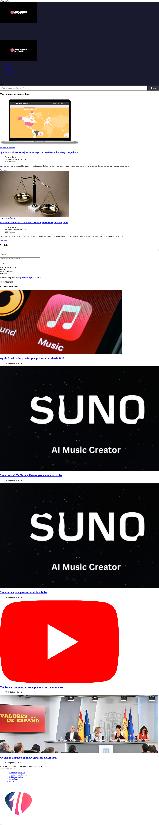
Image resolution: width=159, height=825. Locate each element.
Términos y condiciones (18, 775)
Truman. (18, 769)
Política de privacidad (17, 773)
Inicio (7, 64)
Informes (8, 68)
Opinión (8, 72)
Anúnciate (8, 74)
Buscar (2, 84)
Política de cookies (16, 777)
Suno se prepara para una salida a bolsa (23, 592)
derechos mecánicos (7, 148)
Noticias (8, 66)
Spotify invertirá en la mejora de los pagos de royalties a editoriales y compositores (39, 152)
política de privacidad (29, 277)
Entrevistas (9, 70)
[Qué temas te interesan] (14, 267)
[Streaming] (14, 273)
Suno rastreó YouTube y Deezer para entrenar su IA (31, 475)
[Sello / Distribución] (14, 271)
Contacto (12, 781)
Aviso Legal (13, 779)
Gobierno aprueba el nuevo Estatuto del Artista (28, 757)
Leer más (3, 170)
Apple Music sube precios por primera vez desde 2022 (32, 358)
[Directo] (14, 269)
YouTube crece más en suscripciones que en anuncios (31, 687)
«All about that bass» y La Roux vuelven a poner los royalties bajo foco (34, 222)
